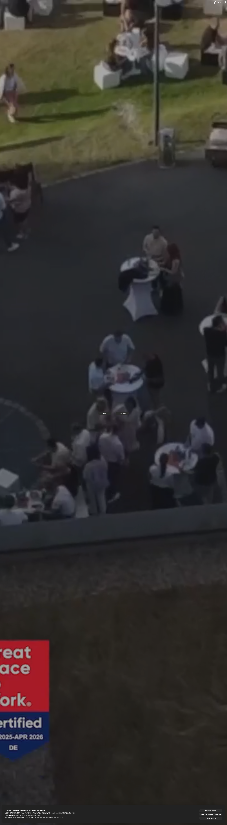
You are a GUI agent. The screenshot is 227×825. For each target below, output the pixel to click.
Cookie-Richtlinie (13, 815)
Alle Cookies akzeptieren (210, 810)
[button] (5, 2)
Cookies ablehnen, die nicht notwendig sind (211, 814)
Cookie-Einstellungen (211, 818)
